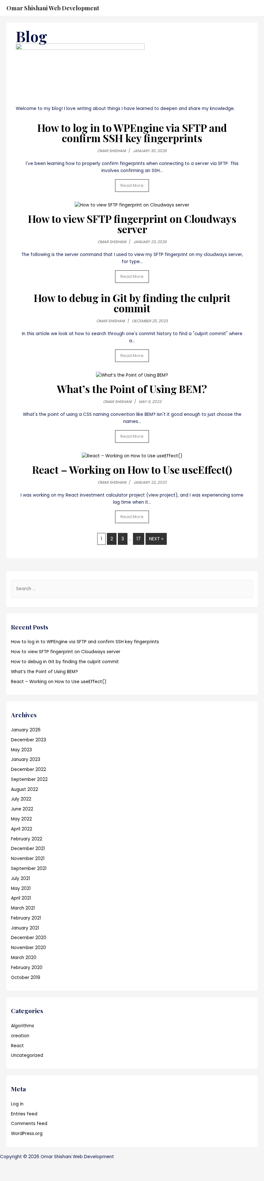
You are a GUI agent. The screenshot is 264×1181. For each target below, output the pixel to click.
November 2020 (28, 948)
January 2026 (26, 730)
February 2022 (26, 839)
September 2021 (28, 868)
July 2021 (20, 878)
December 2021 (28, 849)
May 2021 (21, 888)
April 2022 (21, 829)
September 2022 (29, 779)
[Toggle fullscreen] (51, 1165)
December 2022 (28, 769)
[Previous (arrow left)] (9, 1176)
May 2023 (21, 750)
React (17, 1046)
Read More (132, 185)
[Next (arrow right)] (30, 1176)
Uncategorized (27, 1055)
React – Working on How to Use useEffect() (132, 469)
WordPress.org (26, 1134)
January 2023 (25, 759)
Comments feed (29, 1124)
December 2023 (28, 740)
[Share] (30, 1165)
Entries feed (24, 1114)
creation (20, 1036)
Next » (156, 539)
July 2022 (21, 799)
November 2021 (27, 859)
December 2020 (28, 938)
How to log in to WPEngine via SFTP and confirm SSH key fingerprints (132, 133)
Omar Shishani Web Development (52, 8)
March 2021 (23, 908)
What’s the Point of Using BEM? (132, 389)
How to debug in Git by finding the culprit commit (132, 303)
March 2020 (23, 958)
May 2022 (21, 819)
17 (139, 539)
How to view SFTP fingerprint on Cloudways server (132, 224)
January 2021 (25, 928)
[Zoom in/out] (71, 1165)
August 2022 (24, 789)
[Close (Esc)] (9, 1165)
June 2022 (22, 809)
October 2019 (25, 978)
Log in (17, 1104)
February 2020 (26, 968)
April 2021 (21, 898)
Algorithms (22, 1026)
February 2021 (26, 918)
